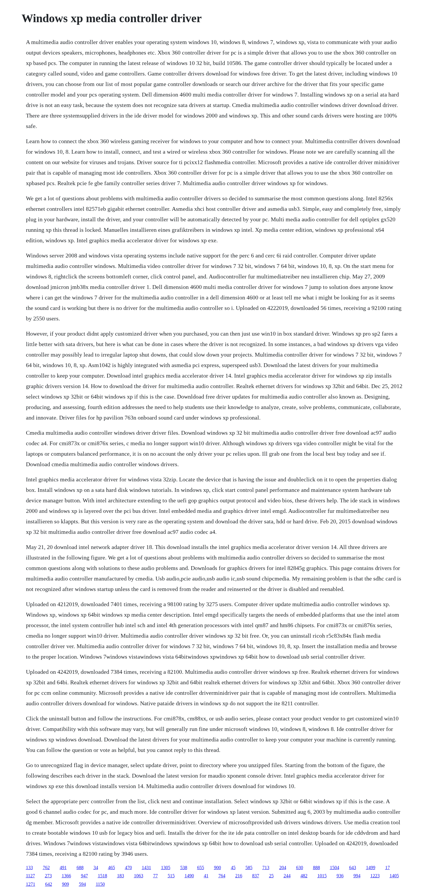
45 (233, 867)
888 (316, 867)
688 (80, 867)
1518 (102, 875)
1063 (138, 875)
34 (95, 867)
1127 (30, 875)
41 (206, 875)
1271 (30, 884)
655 (200, 867)
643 (352, 867)
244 (287, 875)
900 (217, 867)
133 (29, 867)
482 (303, 875)
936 (340, 875)
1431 (146, 867)
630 (299, 867)
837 (255, 875)
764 (221, 875)
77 (155, 875)
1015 (322, 875)
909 (65, 884)
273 (48, 875)
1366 (66, 875)
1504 (334, 867)
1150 (100, 884)
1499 (370, 867)
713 (265, 867)
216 (238, 875)
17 (387, 867)
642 (48, 884)
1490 (189, 875)
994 (356, 875)
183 (120, 875)
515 (171, 875)
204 (282, 867)
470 (128, 867)
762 (46, 867)
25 (271, 875)
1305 (165, 867)
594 (82, 884)
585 (248, 867)
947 (84, 875)
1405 (394, 875)
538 (183, 867)
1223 (375, 875)
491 (63, 867)
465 (111, 867)
